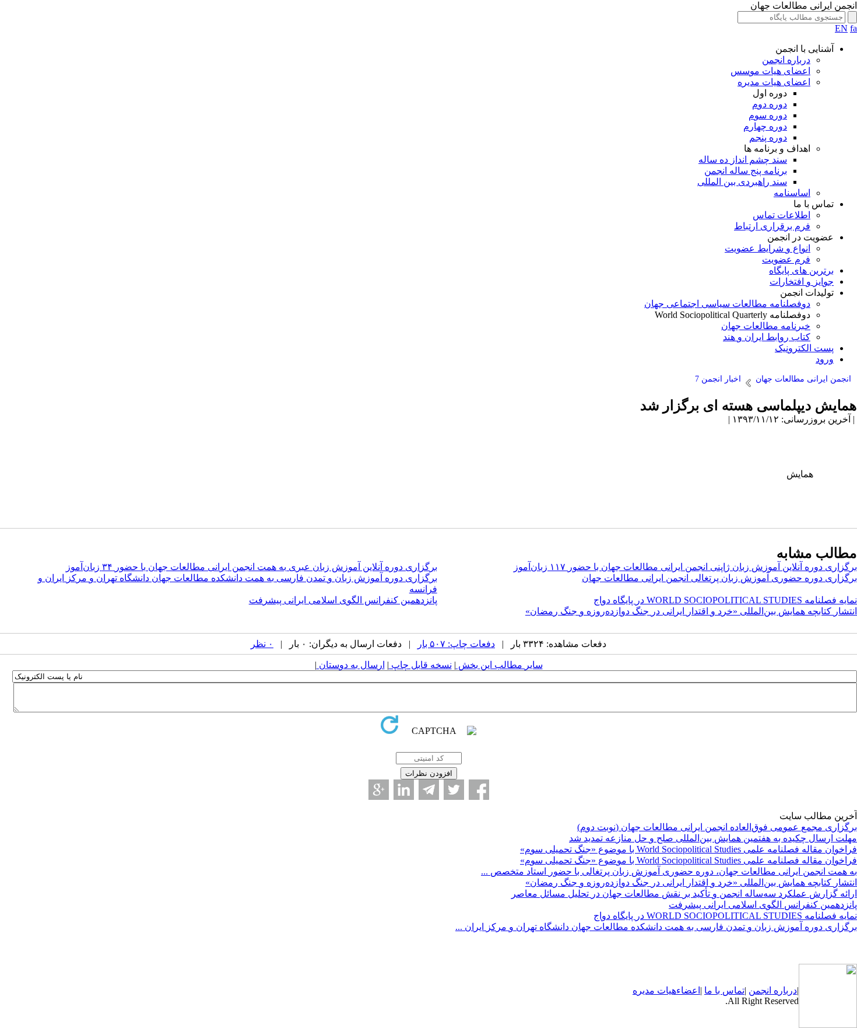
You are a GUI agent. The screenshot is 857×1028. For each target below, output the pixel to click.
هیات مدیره (654, 990)
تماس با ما (724, 990)
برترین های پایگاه (801, 270)
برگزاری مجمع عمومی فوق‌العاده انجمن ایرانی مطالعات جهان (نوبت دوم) (717, 827)
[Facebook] (479, 789)
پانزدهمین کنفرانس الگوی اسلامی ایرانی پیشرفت (343, 600)
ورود (825, 359)
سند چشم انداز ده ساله (742, 160)
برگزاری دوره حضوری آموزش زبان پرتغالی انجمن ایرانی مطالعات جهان (719, 578)
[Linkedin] (404, 789)
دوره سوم (768, 115)
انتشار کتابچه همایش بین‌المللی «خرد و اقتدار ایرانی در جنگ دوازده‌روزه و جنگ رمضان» (691, 611)
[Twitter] (454, 789)
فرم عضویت (786, 259)
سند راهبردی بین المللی (742, 182)
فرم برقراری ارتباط (772, 226)
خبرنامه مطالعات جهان (765, 326)
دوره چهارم (765, 126)
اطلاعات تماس (781, 215)
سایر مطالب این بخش (499, 665)
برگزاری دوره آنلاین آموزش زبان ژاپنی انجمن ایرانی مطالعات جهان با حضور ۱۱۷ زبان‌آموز (685, 567)
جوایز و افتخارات (802, 281)
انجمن (760, 990)
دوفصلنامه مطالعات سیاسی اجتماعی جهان (727, 304)
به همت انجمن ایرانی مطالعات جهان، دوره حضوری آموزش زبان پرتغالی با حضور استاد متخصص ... (669, 871)
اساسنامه (792, 193)
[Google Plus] (378, 789)
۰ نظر (262, 644)
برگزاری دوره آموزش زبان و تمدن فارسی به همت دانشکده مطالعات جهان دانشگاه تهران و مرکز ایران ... (656, 927)
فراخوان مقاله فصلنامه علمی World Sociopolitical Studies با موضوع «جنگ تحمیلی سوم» (688, 849)
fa (853, 28)
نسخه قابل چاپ (420, 665)
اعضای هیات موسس (770, 71)
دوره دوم (769, 104)
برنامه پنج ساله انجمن (745, 171)
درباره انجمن (786, 60)
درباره (784, 990)
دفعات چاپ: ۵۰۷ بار (456, 644)
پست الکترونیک (804, 348)
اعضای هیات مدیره (773, 82)
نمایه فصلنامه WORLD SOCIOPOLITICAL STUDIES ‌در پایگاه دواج (725, 600)
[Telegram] (429, 789)
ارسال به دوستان (351, 665)
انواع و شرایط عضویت (767, 248)
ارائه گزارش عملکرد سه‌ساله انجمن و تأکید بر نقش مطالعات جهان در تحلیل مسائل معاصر (684, 893)
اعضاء (688, 990)
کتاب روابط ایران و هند (766, 337)
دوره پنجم (768, 137)
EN (841, 28)
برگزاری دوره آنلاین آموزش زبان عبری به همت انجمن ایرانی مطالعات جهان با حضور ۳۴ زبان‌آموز (251, 567)
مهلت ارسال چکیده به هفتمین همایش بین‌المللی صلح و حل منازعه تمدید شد (713, 838)
